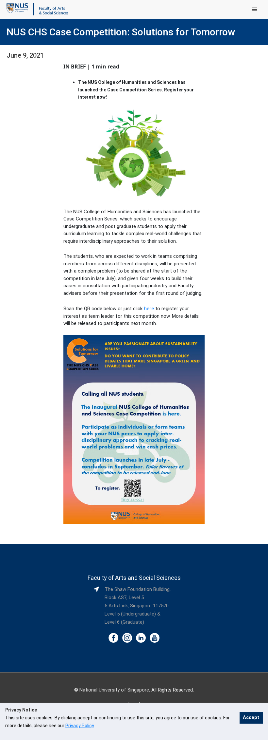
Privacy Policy (79, 725)
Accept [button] (251, 717)
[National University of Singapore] (17, 8)
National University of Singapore (114, 690)
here (149, 308)
